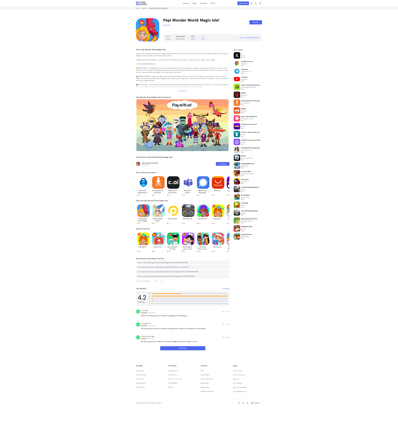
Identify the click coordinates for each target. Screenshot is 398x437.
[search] (251, 3)
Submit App (243, 3)
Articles (203, 3)
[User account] (260, 3)
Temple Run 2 (172, 375)
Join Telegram (237, 383)
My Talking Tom (173, 371)
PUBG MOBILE (173, 383)
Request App (205, 387)
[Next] (225, 125)
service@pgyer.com (239, 391)
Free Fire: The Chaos (175, 379)
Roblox (170, 387)
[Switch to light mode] (256, 3)
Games (186, 3)
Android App (205, 375)
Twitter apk (140, 379)
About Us (236, 379)
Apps (194, 3)
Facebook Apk (141, 375)
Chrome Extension (207, 379)
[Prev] (140, 125)
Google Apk (140, 371)
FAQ (202, 371)
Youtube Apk (140, 387)
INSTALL (256, 22)
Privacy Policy (237, 371)
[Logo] (141, 3)
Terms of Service (238, 375)
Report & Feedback (239, 387)
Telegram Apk (140, 383)
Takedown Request (207, 391)
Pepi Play (166, 25)
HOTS (212, 3)
